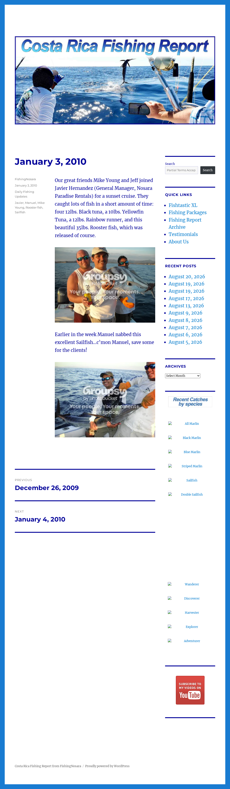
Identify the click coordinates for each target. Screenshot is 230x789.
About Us (179, 242)
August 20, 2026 (187, 276)
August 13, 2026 (186, 305)
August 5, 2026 (185, 342)
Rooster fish (34, 207)
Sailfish (20, 212)
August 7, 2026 (185, 327)
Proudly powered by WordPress (107, 766)
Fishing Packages (188, 212)
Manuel (30, 203)
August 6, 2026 (185, 334)
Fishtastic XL (183, 205)
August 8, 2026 (185, 320)
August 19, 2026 (186, 284)
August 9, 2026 (185, 313)
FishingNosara (25, 179)
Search (170, 164)
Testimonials (183, 234)
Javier (19, 203)
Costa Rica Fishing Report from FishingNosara (48, 766)
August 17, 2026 (186, 298)
